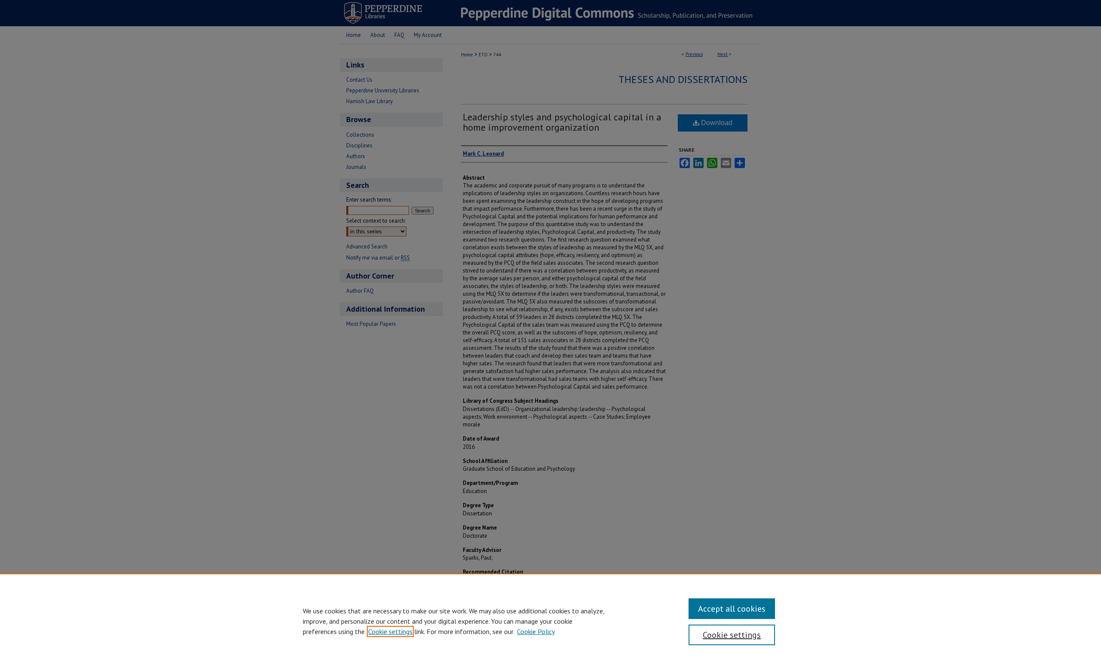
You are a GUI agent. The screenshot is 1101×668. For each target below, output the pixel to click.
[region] (550, 620)
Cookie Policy (536, 631)
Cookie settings (390, 631)
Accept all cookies (732, 608)
